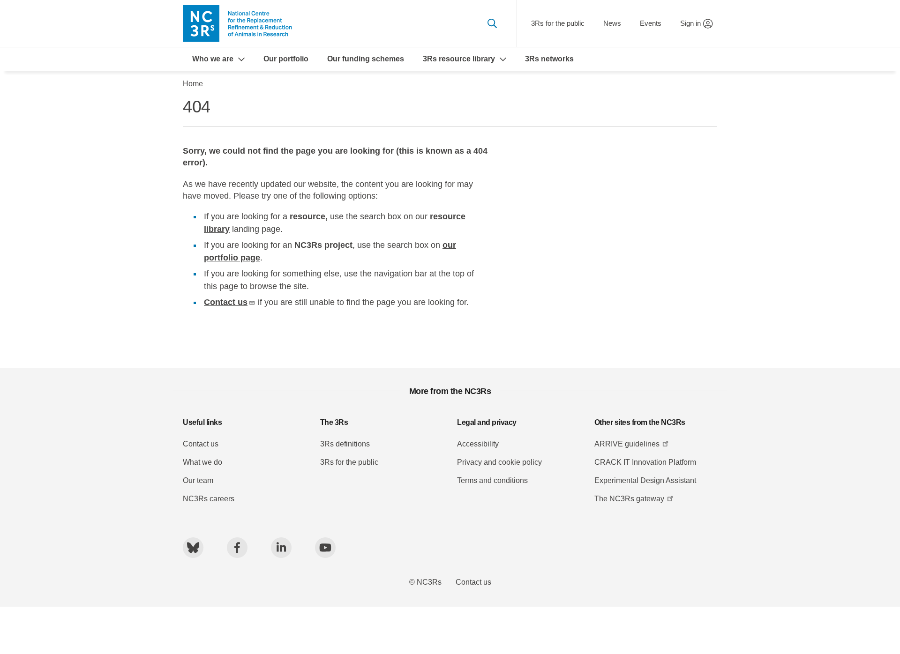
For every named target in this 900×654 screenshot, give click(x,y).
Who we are (212, 59)
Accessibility (478, 444)
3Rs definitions (345, 444)
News (612, 23)
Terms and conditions (492, 480)
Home (193, 84)
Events (650, 23)
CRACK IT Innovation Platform (645, 462)
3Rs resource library (459, 59)
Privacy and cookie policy (499, 462)
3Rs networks (549, 59)
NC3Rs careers (208, 499)
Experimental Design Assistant (645, 480)
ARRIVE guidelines (627, 444)
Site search (492, 23)
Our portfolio (285, 59)
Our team (198, 480)
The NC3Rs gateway (629, 499)
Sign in (690, 23)
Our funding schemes (365, 59)
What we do (202, 462)
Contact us (226, 302)
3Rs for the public (558, 23)
